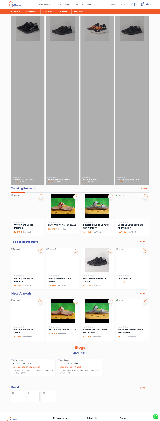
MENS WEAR (47, 11)
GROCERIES (78, 11)
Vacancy (57, 4)
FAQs (89, 4)
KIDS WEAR (14, 11)
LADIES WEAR (30, 11)
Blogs (67, 4)
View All (141, 188)
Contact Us (78, 4)
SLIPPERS (63, 11)
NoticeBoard (44, 4)
